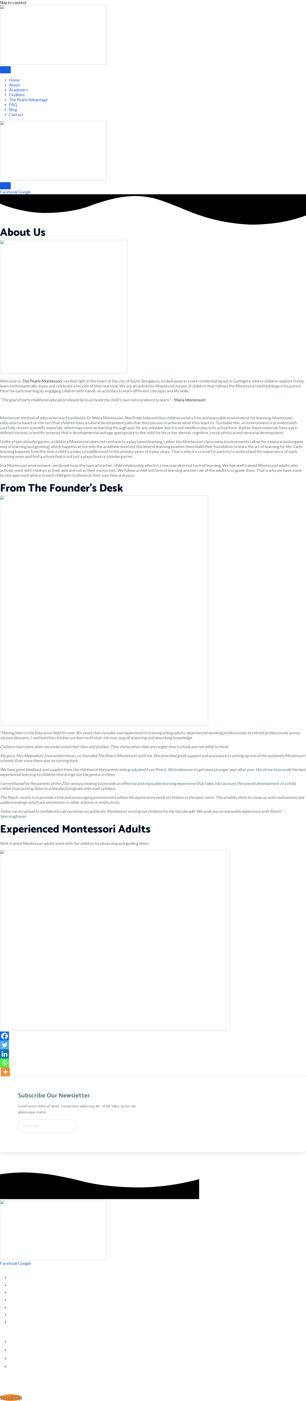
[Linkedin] (4, 1053)
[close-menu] (5, 185)
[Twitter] (4, 1044)
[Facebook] (4, 1036)
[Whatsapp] (4, 1062)
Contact (16, 114)
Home (14, 79)
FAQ (13, 104)
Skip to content (13, 2)
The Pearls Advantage (28, 99)
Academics (18, 89)
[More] (5, 1071)
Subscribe (35, 1138)
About (14, 84)
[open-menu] (5, 69)
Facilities (17, 94)
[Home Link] (53, 179)
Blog (13, 109)
